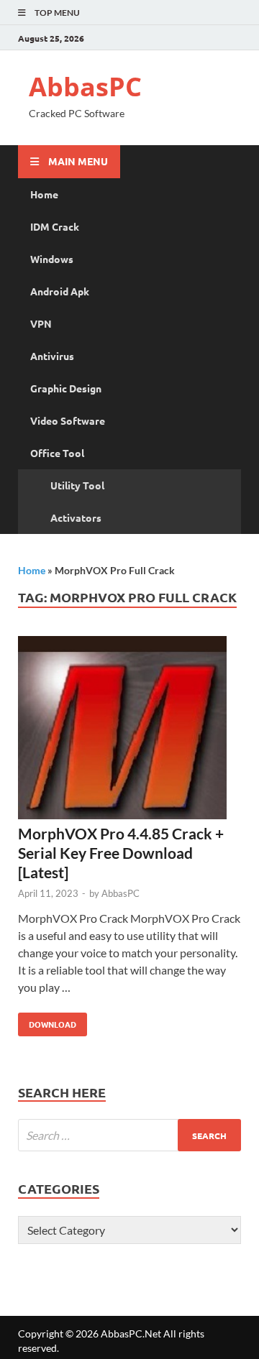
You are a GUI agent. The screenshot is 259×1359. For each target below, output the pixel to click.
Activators (75, 517)
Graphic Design (65, 388)
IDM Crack (54, 226)
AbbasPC (85, 86)
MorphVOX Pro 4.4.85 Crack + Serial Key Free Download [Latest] (121, 853)
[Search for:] (129, 1135)
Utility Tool (77, 485)
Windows (51, 258)
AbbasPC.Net (131, 1333)
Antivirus (52, 355)
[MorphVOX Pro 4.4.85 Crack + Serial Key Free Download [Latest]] (129, 730)
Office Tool (57, 452)
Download (47, 1021)
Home (44, 194)
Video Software (67, 420)
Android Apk (59, 291)
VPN (41, 323)
